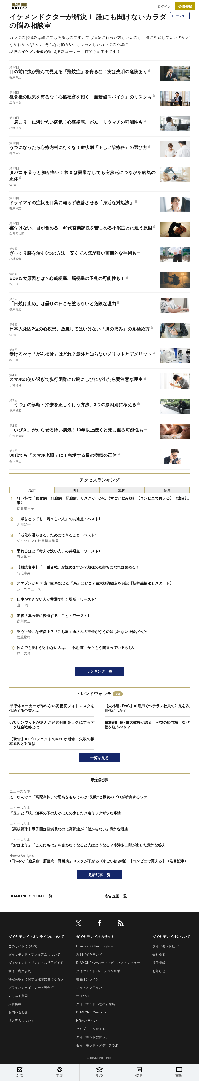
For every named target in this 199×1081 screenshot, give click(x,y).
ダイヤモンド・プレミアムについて (34, 954)
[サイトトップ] (19, 6)
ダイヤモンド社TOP (167, 946)
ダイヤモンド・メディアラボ (97, 1045)
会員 (167, 489)
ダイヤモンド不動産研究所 (95, 1004)
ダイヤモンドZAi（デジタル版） (99, 971)
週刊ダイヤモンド (89, 954)
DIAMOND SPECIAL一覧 (30, 896)
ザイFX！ (83, 995)
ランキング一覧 (99, 671)
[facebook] (99, 924)
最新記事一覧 (99, 874)
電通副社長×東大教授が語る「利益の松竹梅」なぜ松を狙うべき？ (147, 725)
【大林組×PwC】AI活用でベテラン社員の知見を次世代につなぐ (147, 708)
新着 (20, 1075)
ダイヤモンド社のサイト (95, 936)
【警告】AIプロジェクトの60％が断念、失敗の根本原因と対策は (51, 741)
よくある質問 (18, 995)
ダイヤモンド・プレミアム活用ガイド (35, 962)
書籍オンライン (87, 979)
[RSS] (120, 924)
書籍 (179, 1075)
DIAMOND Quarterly (91, 1012)
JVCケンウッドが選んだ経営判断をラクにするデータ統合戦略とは (51, 725)
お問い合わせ (18, 1012)
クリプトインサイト (90, 1028)
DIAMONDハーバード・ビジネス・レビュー (108, 962)
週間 (122, 489)
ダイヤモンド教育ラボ (92, 1037)
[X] (78, 924)
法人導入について (21, 1020)
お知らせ (158, 971)
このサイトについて (23, 946)
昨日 (77, 489)
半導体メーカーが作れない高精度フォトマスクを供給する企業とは (51, 708)
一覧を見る (99, 757)
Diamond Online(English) (94, 946)
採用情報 (158, 962)
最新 (32, 489)
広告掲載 (14, 1004)
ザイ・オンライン (89, 987)
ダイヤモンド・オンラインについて (36, 936)
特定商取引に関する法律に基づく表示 (35, 979)
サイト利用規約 (19, 971)
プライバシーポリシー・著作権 (31, 987)
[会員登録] (185, 6)
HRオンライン (86, 1020)
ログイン (164, 6)
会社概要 (158, 954)
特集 (139, 1075)
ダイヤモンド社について (171, 936)
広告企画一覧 (116, 896)
